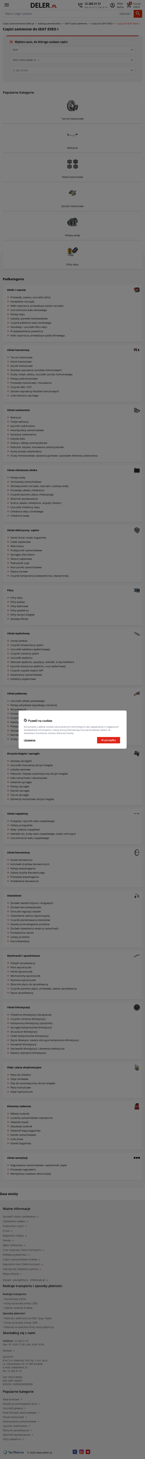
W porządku (108, 740)
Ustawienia (29, 740)
